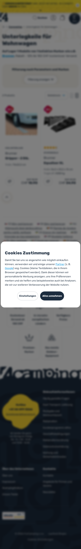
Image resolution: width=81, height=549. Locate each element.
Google (9, 268)
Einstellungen (27, 295)
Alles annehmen (52, 295)
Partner (60, 264)
